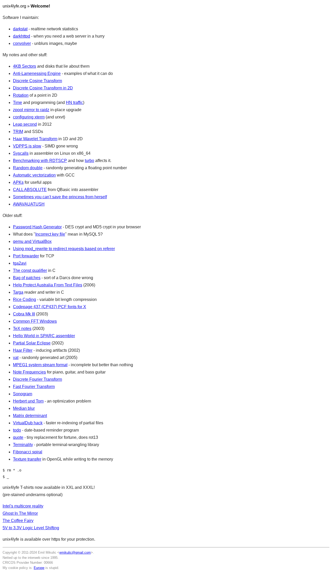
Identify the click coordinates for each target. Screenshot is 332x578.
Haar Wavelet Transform (35, 139)
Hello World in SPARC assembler (44, 336)
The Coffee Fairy (18, 520)
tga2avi (19, 263)
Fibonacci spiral (27, 452)
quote (18, 437)
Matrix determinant (30, 415)
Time (17, 102)
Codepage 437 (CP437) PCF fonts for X (49, 307)
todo (17, 430)
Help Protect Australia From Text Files (47, 285)
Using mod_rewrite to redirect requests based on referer (64, 248)
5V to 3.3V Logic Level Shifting (31, 528)
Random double (28, 168)
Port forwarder (26, 256)
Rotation (21, 95)
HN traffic (74, 102)
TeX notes (22, 328)
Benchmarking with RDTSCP (40, 160)
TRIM (18, 131)
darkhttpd (21, 36)
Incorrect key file (50, 234)
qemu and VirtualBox (32, 241)
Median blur (24, 408)
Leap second (25, 124)
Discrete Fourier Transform (37, 379)
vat (15, 357)
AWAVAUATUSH (29, 204)
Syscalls (21, 153)
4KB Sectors (24, 66)
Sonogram (22, 394)
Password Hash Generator (37, 227)
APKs (18, 182)
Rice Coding (24, 299)
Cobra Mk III (24, 314)
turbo (89, 160)
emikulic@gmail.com (75, 552)
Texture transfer (27, 459)
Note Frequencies (29, 372)
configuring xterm (29, 117)
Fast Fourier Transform (34, 386)
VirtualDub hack (28, 423)
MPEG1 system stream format (40, 365)
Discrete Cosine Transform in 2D (43, 88)
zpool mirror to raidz (31, 110)
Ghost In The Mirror (20, 513)
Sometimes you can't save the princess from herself (60, 197)
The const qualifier (30, 270)
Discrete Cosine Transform (37, 81)
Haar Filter (22, 350)
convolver (22, 43)
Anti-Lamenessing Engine (37, 73)
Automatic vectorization (34, 175)
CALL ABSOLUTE (30, 189)
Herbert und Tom (28, 401)
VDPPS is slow (27, 146)
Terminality (23, 444)
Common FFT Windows (35, 321)
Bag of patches (26, 278)
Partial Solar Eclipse (32, 343)
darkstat (20, 29)
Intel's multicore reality (23, 506)
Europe (39, 568)
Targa (18, 292)
